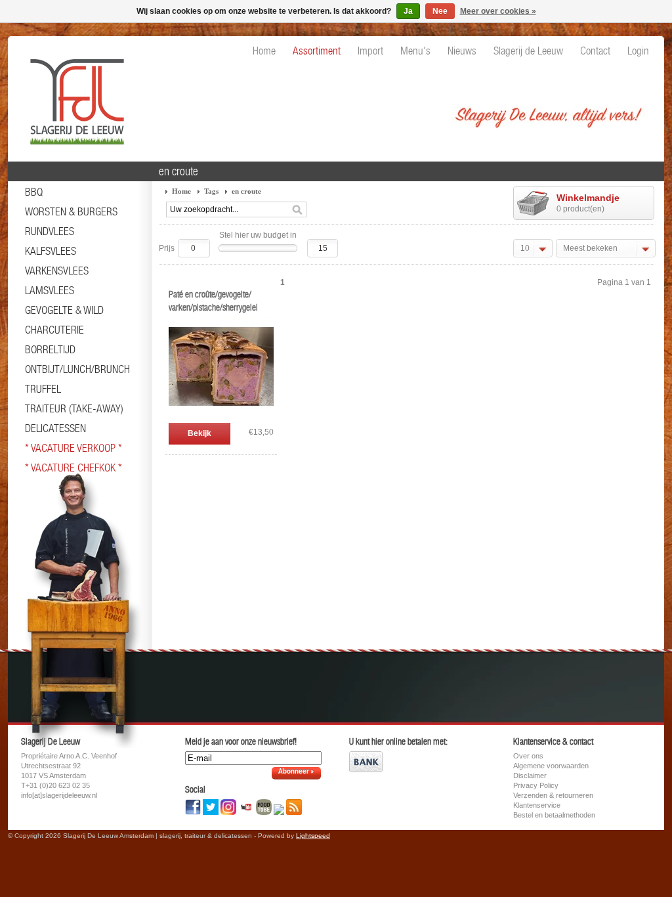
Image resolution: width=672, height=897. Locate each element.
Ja (408, 11)
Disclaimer (530, 775)
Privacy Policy (535, 785)
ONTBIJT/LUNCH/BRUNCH (77, 369)
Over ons (528, 756)
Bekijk (199, 433)
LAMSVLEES (49, 290)
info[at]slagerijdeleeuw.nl (59, 795)
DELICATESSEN (55, 428)
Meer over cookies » (498, 11)
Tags (211, 191)
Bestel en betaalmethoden (554, 815)
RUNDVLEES (49, 231)
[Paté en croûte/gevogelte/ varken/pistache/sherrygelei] (221, 416)
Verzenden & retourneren (553, 795)
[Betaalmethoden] (366, 770)
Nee (440, 11)
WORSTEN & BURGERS (71, 211)
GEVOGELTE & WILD (64, 310)
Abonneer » (296, 772)
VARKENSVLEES (57, 270)
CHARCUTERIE (54, 329)
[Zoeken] (297, 210)
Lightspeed (313, 835)
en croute (246, 191)
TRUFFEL (43, 388)
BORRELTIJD (50, 349)
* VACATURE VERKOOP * (73, 447)
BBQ (34, 191)
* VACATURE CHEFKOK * (73, 467)
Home (181, 191)
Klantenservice (536, 805)
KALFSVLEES (50, 250)
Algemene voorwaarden (551, 766)
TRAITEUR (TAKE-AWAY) (74, 408)
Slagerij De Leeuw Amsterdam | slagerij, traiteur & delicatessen (73, 95)
